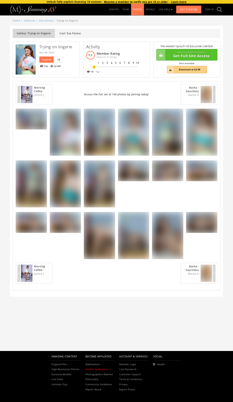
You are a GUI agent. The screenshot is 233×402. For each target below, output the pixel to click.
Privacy (123, 384)
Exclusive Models (61, 374)
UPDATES (114, 9)
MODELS (150, 9)
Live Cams (57, 379)
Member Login (127, 364)
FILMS (126, 9)
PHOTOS (137, 9)
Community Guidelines (98, 384)
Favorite (46, 59)
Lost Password (127, 369)
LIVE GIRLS (164, 9)
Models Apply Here (96, 369)
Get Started (189, 9)
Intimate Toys (60, 384)
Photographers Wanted (99, 374)
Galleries (29, 20)
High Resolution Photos (65, 369)
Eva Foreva (46, 20)
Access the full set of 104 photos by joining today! (116, 94)
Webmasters (92, 364)
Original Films (59, 364)
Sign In (209, 9)
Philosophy (91, 379)
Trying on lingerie (55, 47)
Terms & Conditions (130, 379)
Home (16, 20)
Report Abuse (93, 389)
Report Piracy (127, 389)
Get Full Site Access (191, 54)
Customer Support (130, 374)
